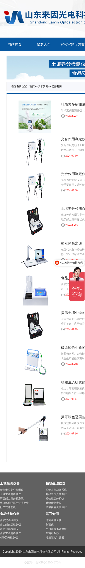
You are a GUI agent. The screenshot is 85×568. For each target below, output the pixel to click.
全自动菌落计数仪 (56, 528)
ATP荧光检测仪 (9, 537)
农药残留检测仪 (9, 528)
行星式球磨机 (8, 507)
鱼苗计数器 (52, 533)
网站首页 (15, 44)
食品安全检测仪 (9, 520)
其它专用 (52, 513)
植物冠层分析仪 (55, 498)
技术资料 (43, 86)
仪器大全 (44, 44)
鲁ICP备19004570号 (48, 562)
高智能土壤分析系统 (12, 498)
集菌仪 (50, 524)
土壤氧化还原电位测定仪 (14, 502)
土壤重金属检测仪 (10, 494)
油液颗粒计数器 (55, 537)
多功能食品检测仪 (10, 524)
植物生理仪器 (55, 483)
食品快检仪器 (10, 513)
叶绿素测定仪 (53, 502)
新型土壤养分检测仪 (12, 489)
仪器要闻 (56, 86)
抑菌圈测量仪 (53, 520)
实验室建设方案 (72, 44)
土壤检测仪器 (10, 483)
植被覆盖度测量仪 (56, 507)
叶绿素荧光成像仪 (56, 494)
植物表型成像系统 (56, 489)
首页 (32, 86)
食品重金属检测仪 (10, 533)
